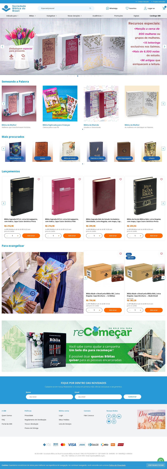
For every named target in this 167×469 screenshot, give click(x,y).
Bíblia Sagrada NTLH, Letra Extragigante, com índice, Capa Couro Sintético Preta (21, 220)
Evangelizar (51, 16)
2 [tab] (71, 76)
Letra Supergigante (124, 158)
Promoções (118, 16)
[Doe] (151, 419)
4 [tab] (77, 76)
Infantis (152, 158)
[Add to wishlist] (39, 179)
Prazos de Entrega (31, 428)
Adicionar (31, 236)
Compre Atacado (143, 2)
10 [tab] (98, 76)
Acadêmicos (97, 16)
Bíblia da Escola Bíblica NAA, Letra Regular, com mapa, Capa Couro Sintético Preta (144, 220)
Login (61, 415)
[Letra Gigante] (124, 151)
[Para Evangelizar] (15, 151)
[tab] (82, 129)
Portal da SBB (7, 424)
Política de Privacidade (117, 465)
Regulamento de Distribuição (35, 420)
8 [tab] (91, 76)
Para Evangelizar (15, 158)
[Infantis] (151, 151)
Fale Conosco (89, 415)
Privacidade (29, 415)
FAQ (3, 420)
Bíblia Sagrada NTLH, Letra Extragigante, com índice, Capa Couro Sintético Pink (62, 220)
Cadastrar (132, 397)
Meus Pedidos (64, 420)
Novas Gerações (74, 16)
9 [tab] (94, 76)
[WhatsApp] (111, 8)
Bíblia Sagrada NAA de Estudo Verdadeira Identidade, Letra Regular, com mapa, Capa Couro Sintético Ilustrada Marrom (103, 220)
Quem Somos (7, 415)
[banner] (43, 283)
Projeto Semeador (159, 2)
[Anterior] (2, 46)
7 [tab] (88, 76)
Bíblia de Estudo (70, 158)
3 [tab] (74, 76)
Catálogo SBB (155, 16)
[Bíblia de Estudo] (70, 151)
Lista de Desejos (65, 424)
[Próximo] (164, 46)
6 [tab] (84, 76)
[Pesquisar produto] (91, 9)
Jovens (42, 158)
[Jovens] (42, 151)
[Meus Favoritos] (131, 8)
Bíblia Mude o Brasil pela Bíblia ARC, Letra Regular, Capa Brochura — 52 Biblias (103, 294)
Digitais (136, 16)
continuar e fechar (156, 465)
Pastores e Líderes (97, 158)
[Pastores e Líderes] (97, 151)
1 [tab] (67, 76)
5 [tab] (81, 76)
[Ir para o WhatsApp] (160, 461)
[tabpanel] (83, 46)
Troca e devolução (31, 424)
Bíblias (31, 16)
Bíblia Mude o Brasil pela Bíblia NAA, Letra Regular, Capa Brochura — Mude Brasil (144, 294)
